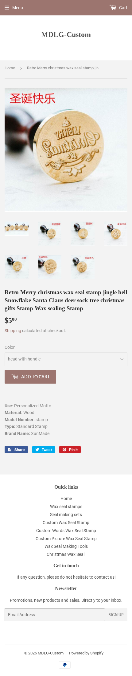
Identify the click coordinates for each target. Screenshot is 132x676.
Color (10, 347)
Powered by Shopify (86, 653)
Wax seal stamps (66, 506)
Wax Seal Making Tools (66, 546)
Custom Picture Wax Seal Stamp (66, 538)
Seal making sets (66, 514)
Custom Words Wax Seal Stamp (66, 530)
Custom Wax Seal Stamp (66, 522)
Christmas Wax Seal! (66, 554)
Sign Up (116, 615)
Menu (17, 7)
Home (10, 68)
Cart (122, 7)
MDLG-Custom (66, 34)
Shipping (13, 330)
